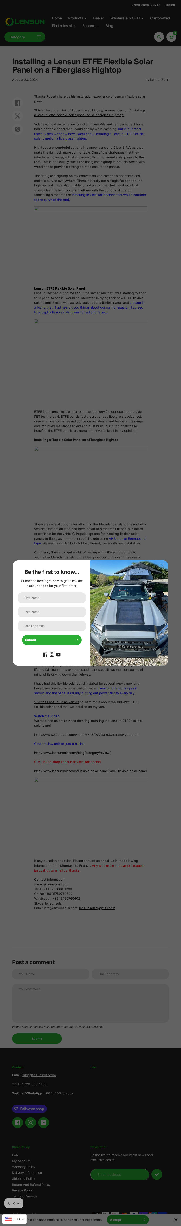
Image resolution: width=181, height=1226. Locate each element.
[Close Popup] (162, 565)
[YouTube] (58, 654)
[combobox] (14, 1219)
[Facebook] (45, 654)
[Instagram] (52, 654)
